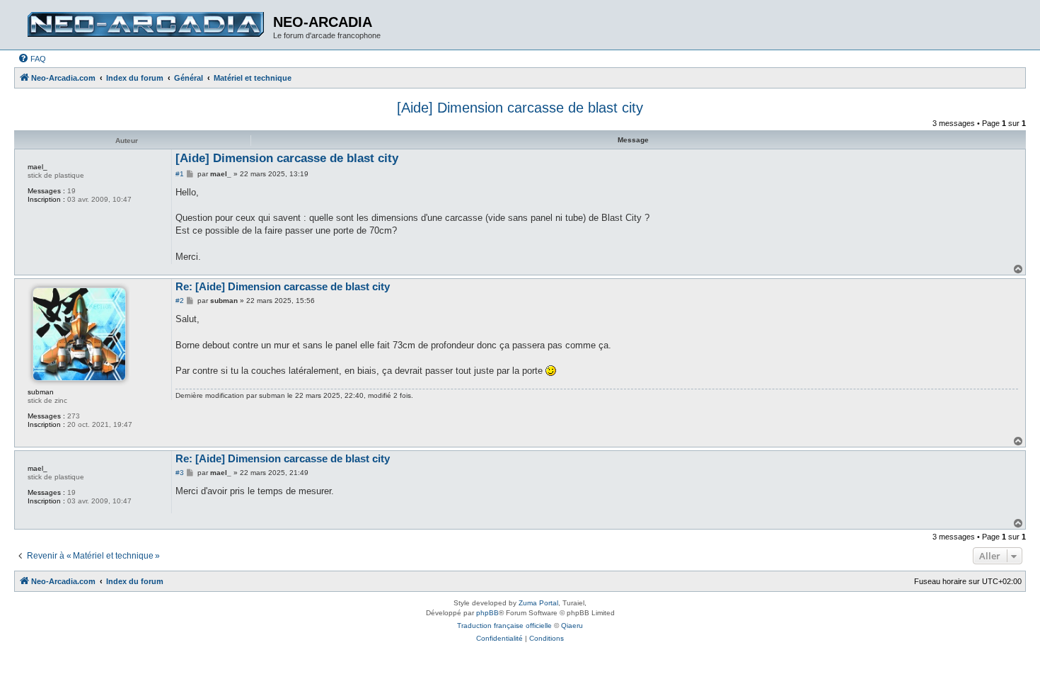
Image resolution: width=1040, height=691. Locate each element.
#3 (179, 472)
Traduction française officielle (504, 625)
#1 (179, 174)
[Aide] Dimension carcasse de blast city (520, 107)
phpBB (487, 613)
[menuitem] (32, 58)
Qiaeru (572, 625)
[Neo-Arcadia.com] (145, 25)
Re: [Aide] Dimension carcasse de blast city (282, 286)
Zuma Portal (538, 603)
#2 (179, 300)
